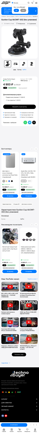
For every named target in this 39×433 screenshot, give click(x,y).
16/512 (29, 181)
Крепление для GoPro (25, 16)
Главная (3, 16)
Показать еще (19, 354)
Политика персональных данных (10, 388)
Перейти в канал (32, 279)
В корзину (10, 196)
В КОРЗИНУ (14, 425)
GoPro (17, 16)
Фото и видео (10, 16)
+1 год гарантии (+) (12, 100)
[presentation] (4, 42)
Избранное (21, 23)
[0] (32, 3)
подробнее (4, 363)
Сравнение (32, 23)
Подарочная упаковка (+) (15, 97)
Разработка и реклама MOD (8, 395)
